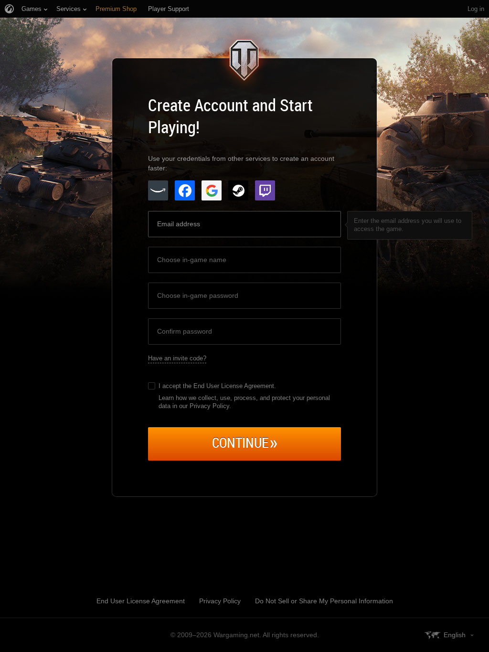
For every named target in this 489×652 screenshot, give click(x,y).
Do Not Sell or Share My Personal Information (324, 601)
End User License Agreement (233, 385)
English (455, 635)
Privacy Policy (220, 601)
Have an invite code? (177, 358)
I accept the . (217, 385)
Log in (476, 8)
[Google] (212, 190)
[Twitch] (265, 190)
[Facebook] (185, 190)
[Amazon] (158, 190)
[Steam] (238, 190)
